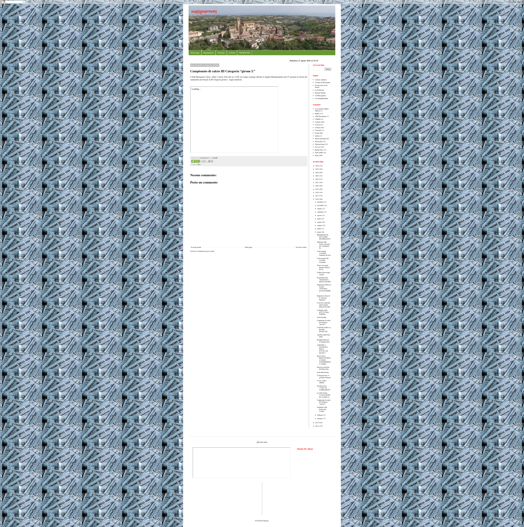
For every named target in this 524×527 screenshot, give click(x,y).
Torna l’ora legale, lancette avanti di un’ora (323, 267)
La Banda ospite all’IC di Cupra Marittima (323, 312)
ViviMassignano (320, 95)
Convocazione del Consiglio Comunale (322, 260)
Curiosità (318, 130)
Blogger (265, 520)
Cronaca (317, 127)
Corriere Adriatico (321, 80)
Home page (195, 52)
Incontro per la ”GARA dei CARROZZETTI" (324, 388)
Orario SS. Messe (305, 448)
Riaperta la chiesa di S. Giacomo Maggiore (323, 298)
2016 (317, 199)
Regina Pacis (319, 150)
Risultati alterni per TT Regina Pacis (323, 341)
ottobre (319, 208)
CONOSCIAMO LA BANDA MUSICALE (324, 329)
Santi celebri (319, 152)
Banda (317, 113)
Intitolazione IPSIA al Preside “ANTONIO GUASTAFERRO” (324, 289)
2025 (317, 169)
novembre (320, 205)
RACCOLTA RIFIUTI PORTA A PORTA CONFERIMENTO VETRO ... (324, 360)
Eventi (317, 133)
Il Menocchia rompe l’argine (323, 273)
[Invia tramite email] (201, 161)
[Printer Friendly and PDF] (195, 161)
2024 (317, 172)
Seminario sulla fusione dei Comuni (322, 409)
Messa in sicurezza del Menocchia (323, 368)
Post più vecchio (301, 247)
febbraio (320, 415)
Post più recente (196, 247)
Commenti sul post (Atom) (205, 251)
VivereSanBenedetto (321, 98)
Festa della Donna (323, 372)
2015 (317, 422)
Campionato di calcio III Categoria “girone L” (324, 322)
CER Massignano (320, 116)
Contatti (232, 52)
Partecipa (221, 52)
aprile (319, 228)
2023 (317, 176)
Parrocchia (318, 141)
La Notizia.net (319, 90)
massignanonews (204, 11)
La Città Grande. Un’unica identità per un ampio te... (323, 395)
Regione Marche (320, 93)
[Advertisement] (201, 498)
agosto (319, 215)
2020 (317, 186)
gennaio (320, 418)
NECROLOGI (244, 52)
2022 (317, 179)
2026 (317, 166)
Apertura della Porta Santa (323, 336)
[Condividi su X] (207, 161)
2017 (317, 196)
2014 (317, 426)
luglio (319, 218)
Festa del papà (321, 317)
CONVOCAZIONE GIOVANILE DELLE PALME (323, 305)
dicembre (320, 202)
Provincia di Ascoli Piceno (321, 86)
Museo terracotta (320, 138)
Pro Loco (318, 147)
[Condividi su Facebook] (209, 161)
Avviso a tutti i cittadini (321, 381)
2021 (317, 182)
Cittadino (318, 119)
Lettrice (317, 136)
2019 (317, 189)
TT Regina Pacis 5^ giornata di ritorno (324, 376)
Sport (199, 164)
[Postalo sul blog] (204, 161)
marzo (319, 232)
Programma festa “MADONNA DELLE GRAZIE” (324, 279)
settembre (320, 212)
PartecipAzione (320, 144)
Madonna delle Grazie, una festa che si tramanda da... (323, 245)
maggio (319, 225)
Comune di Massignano (322, 82)
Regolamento (208, 52)
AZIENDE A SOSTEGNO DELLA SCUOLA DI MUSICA (322, 349)
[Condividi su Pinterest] (212, 161)
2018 (317, 192)
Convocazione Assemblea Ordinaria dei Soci (324, 253)
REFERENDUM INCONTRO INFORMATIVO (324, 237)
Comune (317, 122)
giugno (319, 222)
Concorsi (318, 124)
